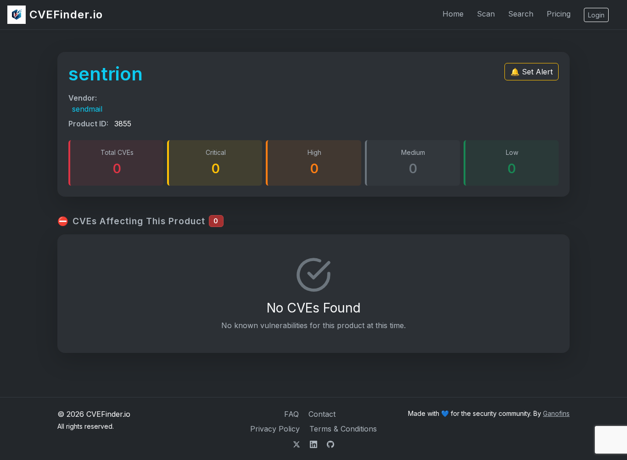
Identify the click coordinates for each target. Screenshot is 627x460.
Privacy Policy (275, 428)
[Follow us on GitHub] (330, 443)
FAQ (291, 414)
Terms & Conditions (343, 428)
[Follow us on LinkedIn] (314, 443)
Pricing (559, 13)
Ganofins (556, 413)
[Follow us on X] (297, 443)
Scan (486, 13)
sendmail (87, 109)
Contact (322, 414)
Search (520, 13)
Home (453, 13)
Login (596, 15)
